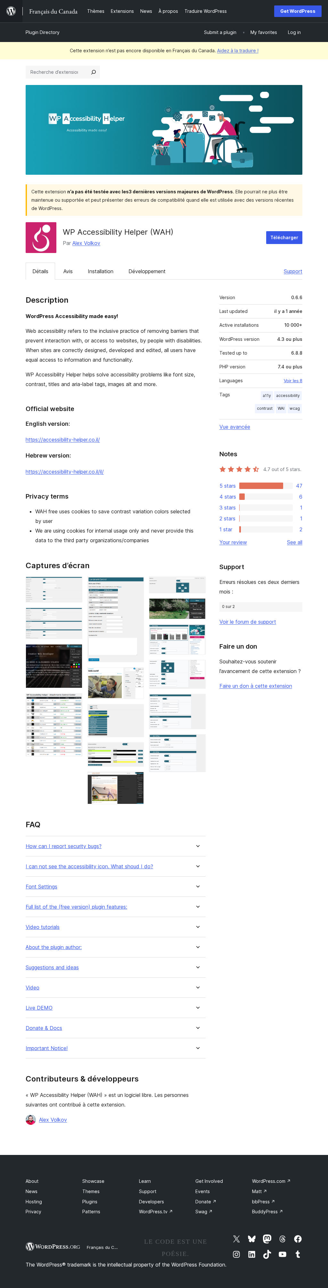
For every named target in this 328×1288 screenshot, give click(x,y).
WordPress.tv (156, 1211)
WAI (281, 408)
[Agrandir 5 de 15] (135, 585)
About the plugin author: (54, 947)
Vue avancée (234, 427)
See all (294, 542)
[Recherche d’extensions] (93, 72)
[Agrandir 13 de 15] (197, 668)
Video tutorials (43, 927)
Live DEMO (39, 1008)
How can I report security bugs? (64, 846)
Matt (259, 1191)
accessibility (288, 395)
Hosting (34, 1201)
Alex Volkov (86, 243)
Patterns (91, 1211)
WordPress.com (271, 1181)
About (32, 1181)
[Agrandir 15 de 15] (197, 743)
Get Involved (209, 1181)
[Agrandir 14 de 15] (197, 702)
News (31, 1191)
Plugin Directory (43, 32)
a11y (267, 395)
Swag (204, 1211)
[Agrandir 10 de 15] (197, 585)
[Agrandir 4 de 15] (73, 702)
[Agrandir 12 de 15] (197, 633)
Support (293, 271)
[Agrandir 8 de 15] (135, 751)
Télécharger (284, 237)
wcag (295, 408)
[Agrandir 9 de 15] (135, 780)
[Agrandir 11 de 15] (197, 607)
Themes (91, 1191)
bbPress (263, 1201)
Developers (151, 1201)
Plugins (89, 1201)
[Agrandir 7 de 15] (135, 713)
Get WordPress (298, 11)
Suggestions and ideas (52, 967)
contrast (265, 408)
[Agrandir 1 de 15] (73, 585)
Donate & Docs (44, 1028)
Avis (68, 271)
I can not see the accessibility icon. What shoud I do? (89, 866)
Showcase (93, 1181)
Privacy (33, 1211)
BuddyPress (267, 1211)
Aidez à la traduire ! (237, 50)
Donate (206, 1201)
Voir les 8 (293, 380)
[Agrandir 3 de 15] (73, 653)
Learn (145, 1181)
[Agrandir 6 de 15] (135, 676)
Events (202, 1191)
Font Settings (41, 887)
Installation (100, 271)
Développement (147, 271)
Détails (40, 271)
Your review (233, 542)
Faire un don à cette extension (255, 686)
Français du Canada (107, 1247)
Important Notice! (47, 1048)
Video (32, 988)
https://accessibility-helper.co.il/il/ (65, 471)
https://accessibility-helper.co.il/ (63, 439)
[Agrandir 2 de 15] (73, 616)
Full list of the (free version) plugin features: (76, 907)
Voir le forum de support (247, 622)
